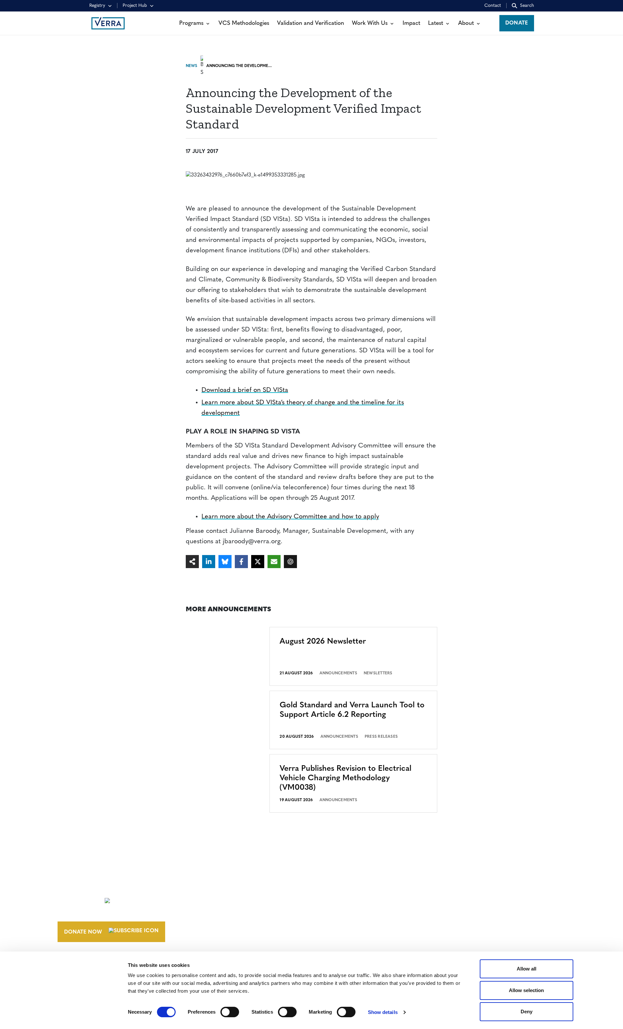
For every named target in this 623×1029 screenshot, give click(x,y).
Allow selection (526, 990)
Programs (191, 23)
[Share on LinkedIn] (208, 561)
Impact (411, 23)
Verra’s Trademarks (358, 911)
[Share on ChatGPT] (290, 561)
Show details (383, 1012)
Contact (492, 5)
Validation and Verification (310, 23)
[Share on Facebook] (241, 561)
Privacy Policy (452, 911)
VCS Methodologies (243, 23)
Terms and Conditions (464, 887)
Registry (97, 5)
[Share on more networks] (192, 561)
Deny (526, 1011)
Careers (341, 899)
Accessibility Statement (465, 899)
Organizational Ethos (364, 923)
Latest (435, 23)
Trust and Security (458, 923)
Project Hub (135, 5)
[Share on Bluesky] (225, 561)
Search (527, 5)
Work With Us (370, 23)
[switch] (229, 1012)
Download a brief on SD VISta (244, 390)
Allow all (526, 968)
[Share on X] (257, 561)
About (466, 23)
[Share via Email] (274, 561)
